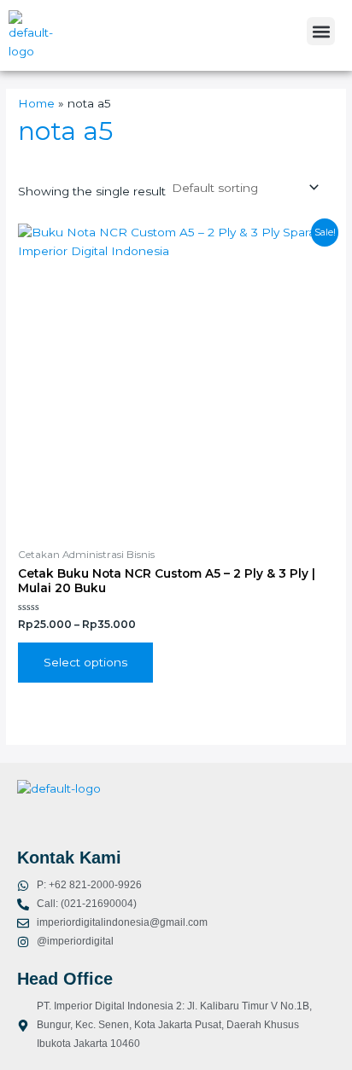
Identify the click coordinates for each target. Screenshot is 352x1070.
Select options (85, 662)
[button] (321, 31)
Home (36, 103)
